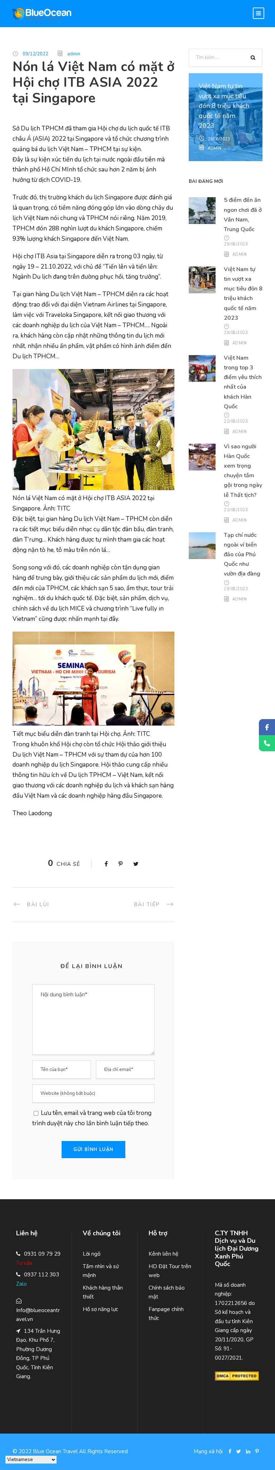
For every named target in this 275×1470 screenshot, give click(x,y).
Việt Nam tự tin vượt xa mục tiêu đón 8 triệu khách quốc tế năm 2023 (224, 106)
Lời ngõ (92, 1253)
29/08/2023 (219, 139)
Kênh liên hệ (163, 1253)
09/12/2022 (35, 54)
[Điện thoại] (267, 743)
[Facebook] (267, 727)
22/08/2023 (236, 421)
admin (73, 54)
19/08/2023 (236, 589)
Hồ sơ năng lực (100, 1309)
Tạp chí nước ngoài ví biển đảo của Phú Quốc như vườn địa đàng (242, 554)
